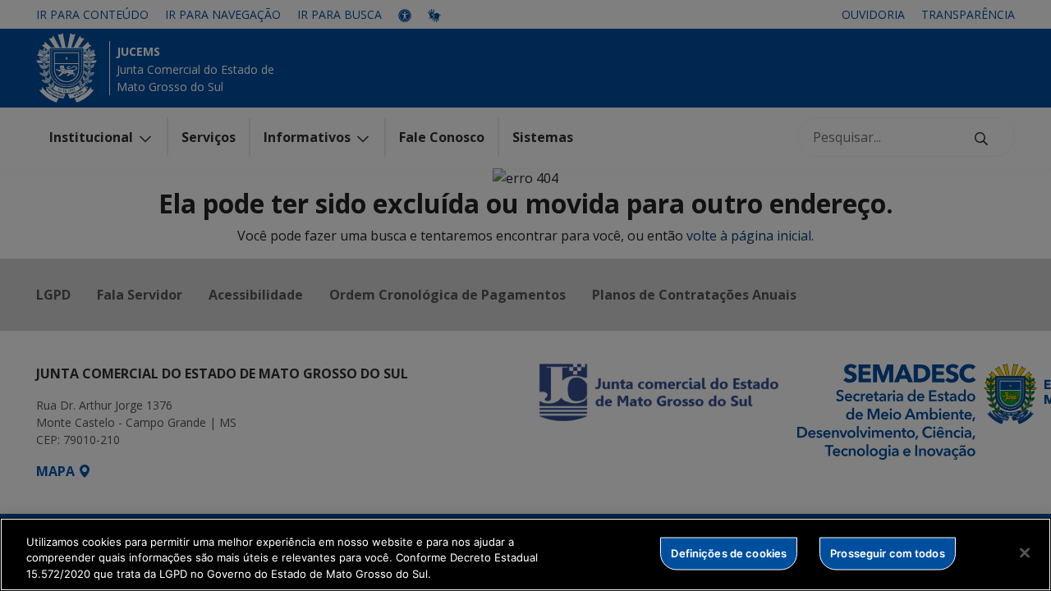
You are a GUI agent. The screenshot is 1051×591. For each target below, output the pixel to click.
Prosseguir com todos (887, 552)
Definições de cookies (729, 552)
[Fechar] (1025, 552)
